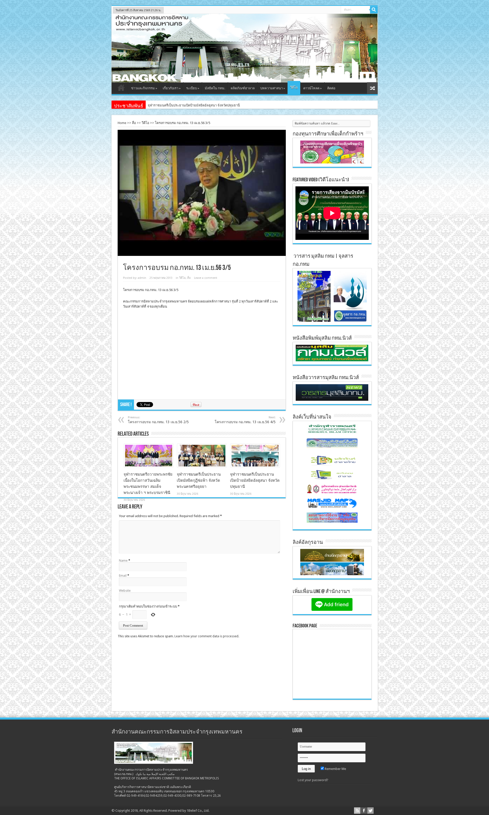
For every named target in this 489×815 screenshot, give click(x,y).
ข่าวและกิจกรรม (144, 88)
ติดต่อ (331, 88)
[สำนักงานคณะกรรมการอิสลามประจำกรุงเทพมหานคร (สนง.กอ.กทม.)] (245, 79)
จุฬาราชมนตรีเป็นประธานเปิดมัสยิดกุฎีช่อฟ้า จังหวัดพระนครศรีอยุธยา (199, 480)
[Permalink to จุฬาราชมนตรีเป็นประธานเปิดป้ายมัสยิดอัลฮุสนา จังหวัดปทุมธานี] (255, 466)
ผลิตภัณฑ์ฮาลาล (243, 88)
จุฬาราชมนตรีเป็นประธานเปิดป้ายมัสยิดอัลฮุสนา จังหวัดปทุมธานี (194, 105)
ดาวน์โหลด (312, 88)
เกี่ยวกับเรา (172, 88)
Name (123, 560)
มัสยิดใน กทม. (215, 88)
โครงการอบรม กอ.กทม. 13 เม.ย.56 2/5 (158, 420)
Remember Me (335, 769)
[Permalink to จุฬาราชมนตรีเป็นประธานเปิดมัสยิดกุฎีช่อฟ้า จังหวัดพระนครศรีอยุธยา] (201, 466)
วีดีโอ (294, 87)
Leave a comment (205, 278)
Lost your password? (313, 780)
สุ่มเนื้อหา (372, 88)
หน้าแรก (121, 88)
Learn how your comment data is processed (206, 636)
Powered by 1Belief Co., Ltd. (188, 810)
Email (123, 575)
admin (142, 278)
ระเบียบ (192, 88)
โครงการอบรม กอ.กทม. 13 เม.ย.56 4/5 (245, 420)
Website (125, 590)
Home (122, 123)
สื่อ (134, 123)
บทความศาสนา (272, 88)
